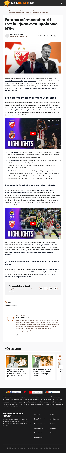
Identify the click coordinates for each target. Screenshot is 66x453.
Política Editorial (38, 428)
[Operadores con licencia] (52, 392)
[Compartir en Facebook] (47, 35)
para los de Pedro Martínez (14, 107)
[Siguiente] (61, 367)
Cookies (52, 414)
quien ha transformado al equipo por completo (20, 81)
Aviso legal (37, 414)
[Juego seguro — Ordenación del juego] (13, 392)
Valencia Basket (21, 202)
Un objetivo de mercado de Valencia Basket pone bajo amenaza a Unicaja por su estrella (42, 373)
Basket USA (53, 428)
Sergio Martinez (22, 317)
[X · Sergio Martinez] (17, 334)
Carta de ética (38, 432)
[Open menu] (61, 3)
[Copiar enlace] (59, 35)
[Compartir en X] (51, 35)
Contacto (52, 423)
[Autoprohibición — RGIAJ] (25, 392)
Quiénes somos (38, 437)
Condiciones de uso (39, 423)
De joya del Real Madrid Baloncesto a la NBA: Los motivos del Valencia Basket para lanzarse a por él (16, 373)
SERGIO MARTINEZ (18, 34)
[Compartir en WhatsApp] (55, 35)
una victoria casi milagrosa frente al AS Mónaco (43, 245)
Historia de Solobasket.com (54, 419)
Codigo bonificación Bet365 (39, 419)
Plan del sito (53, 432)
